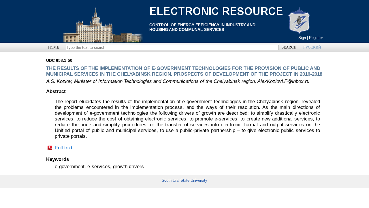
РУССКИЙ (312, 47)
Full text (63, 148)
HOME (53, 47)
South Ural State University (184, 180)
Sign (302, 38)
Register (316, 38)
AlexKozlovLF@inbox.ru (283, 81)
